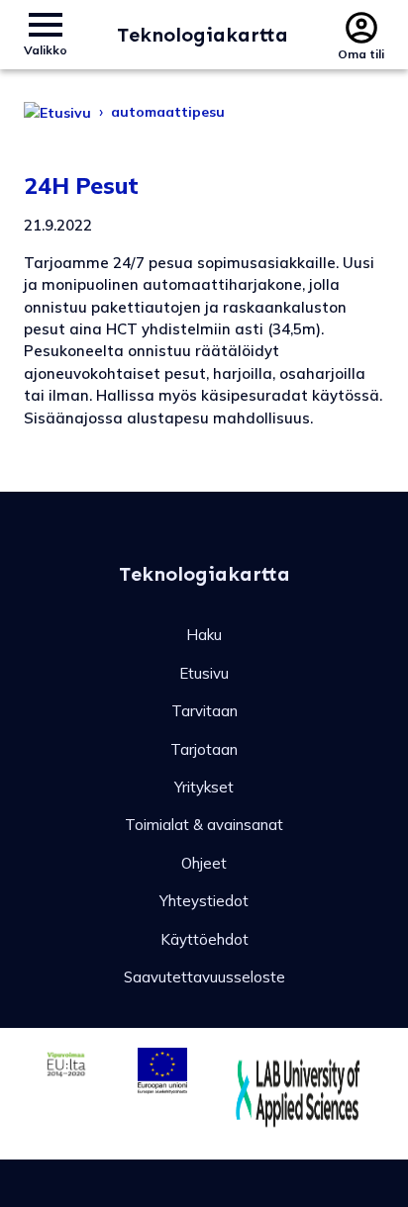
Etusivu (204, 673)
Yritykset (204, 787)
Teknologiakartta (202, 34)
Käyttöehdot (204, 939)
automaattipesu (168, 112)
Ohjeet (204, 863)
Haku (204, 634)
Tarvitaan (204, 710)
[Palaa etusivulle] (57, 112)
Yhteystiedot (204, 900)
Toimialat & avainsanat (204, 824)
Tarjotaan (204, 749)
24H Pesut (81, 185)
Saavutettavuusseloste (204, 977)
